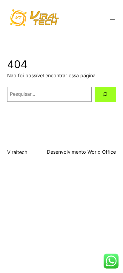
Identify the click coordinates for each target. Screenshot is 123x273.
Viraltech (17, 152)
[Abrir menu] (112, 18)
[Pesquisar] (105, 94)
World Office (101, 152)
